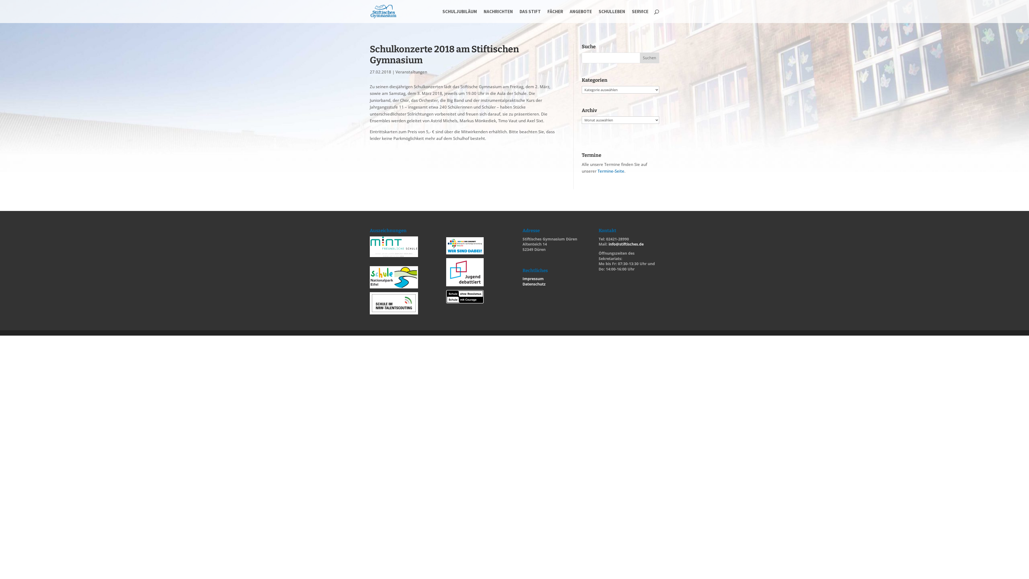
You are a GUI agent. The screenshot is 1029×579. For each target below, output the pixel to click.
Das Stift (530, 12)
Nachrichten (498, 12)
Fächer (555, 12)
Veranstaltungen (411, 72)
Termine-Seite (611, 171)
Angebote (581, 12)
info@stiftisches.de (626, 244)
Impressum (533, 278)
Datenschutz (534, 284)
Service (640, 12)
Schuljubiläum (459, 12)
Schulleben (612, 12)
